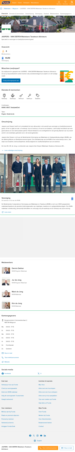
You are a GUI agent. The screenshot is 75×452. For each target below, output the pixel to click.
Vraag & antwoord (7, 399)
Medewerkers (54, 14)
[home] (1, 8)
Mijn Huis (42, 385)
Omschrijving (29, 14)
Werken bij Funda (44, 415)
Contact (41, 426)
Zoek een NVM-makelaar (9, 392)
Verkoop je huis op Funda (9, 385)
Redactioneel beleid (45, 423)
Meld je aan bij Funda (8, 412)
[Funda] (6, 2)
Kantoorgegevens (66, 14)
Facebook (7, 373)
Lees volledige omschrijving (13, 150)
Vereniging (38, 14)
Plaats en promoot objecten (10, 415)
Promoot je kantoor (7, 419)
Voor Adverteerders (45, 419)
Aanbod (46, 14)
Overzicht (4, 14)
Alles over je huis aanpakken (48, 396)
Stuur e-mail (8, 353)
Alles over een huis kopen (47, 388)
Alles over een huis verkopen (48, 392)
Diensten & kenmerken (16, 14)
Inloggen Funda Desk (8, 426)
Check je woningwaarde (9, 388)
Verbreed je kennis (7, 423)
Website (7, 362)
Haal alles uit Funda (45, 403)
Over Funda (42, 412)
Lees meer (7, 212)
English (39, 441)
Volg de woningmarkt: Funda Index (12, 396)
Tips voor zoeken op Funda (47, 399)
